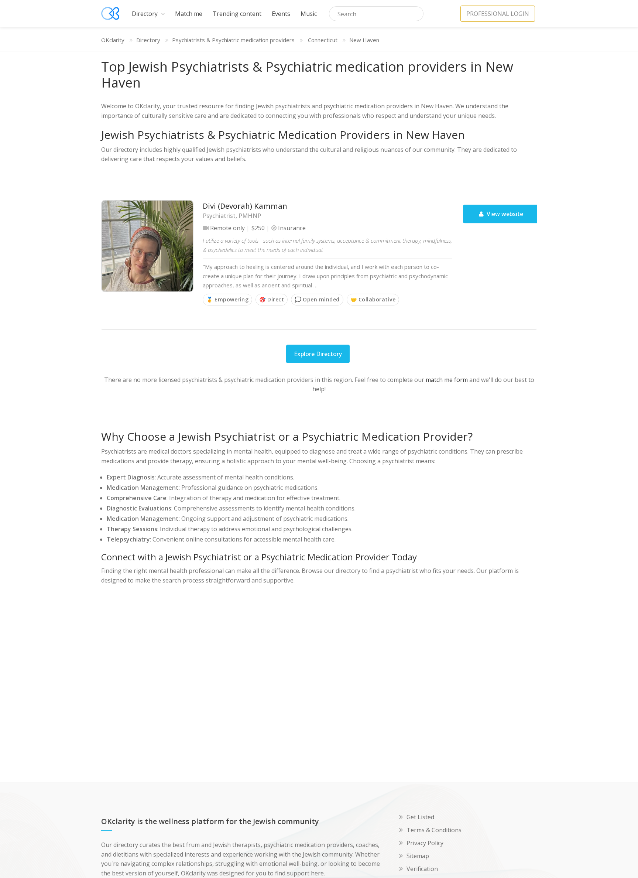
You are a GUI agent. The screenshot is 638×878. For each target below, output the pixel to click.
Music (309, 14)
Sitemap (418, 856)
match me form (447, 380)
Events (281, 14)
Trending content (237, 14)
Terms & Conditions (434, 830)
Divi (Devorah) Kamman (245, 206)
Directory (145, 14)
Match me (188, 14)
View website (504, 214)
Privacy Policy (425, 843)
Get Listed (420, 817)
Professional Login (497, 14)
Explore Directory (318, 354)
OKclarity (112, 40)
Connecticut (322, 40)
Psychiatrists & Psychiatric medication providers (233, 40)
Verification (422, 869)
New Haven (364, 40)
